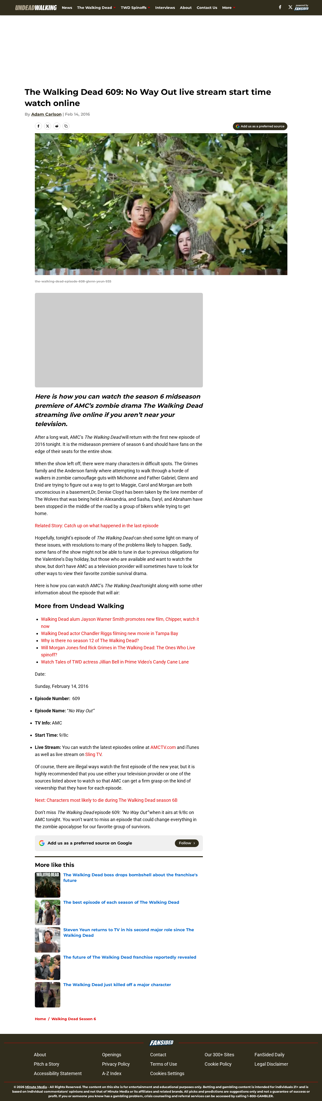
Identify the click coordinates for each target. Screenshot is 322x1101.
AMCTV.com (163, 747)
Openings (111, 1054)
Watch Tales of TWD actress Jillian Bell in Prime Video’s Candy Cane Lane (115, 662)
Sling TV (93, 754)
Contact (158, 1054)
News (67, 7)
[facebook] (280, 7)
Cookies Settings (167, 1073)
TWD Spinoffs (133, 7)
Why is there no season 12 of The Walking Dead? (90, 640)
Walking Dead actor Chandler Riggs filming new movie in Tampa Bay (109, 633)
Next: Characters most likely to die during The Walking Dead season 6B (106, 800)
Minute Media (36, 1087)
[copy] (65, 126)
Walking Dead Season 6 (73, 1019)
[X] (290, 7)
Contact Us (207, 7)
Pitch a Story (46, 1064)
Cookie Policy (218, 1064)
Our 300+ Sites (219, 1054)
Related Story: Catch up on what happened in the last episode (97, 525)
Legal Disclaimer (271, 1064)
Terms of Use (163, 1064)
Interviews (165, 7)
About (186, 7)
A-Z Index (111, 1073)
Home (40, 1019)
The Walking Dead (94, 7)
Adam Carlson (46, 114)
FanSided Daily (270, 1054)
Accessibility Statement (58, 1073)
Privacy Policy (116, 1064)
